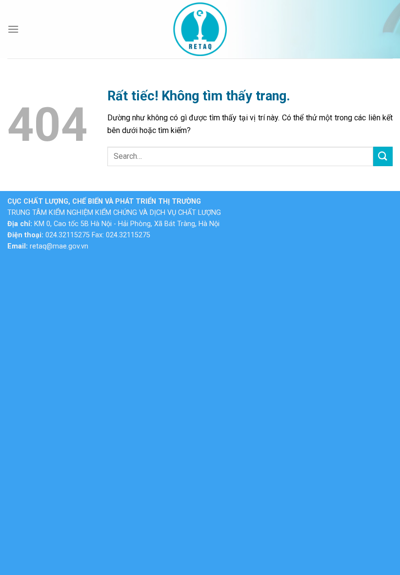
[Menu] (13, 29)
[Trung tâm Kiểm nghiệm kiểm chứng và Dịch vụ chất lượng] (200, 29)
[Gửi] (383, 156)
